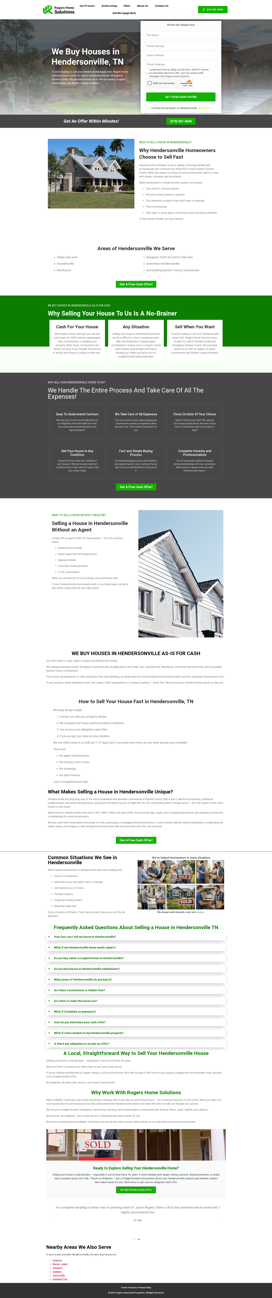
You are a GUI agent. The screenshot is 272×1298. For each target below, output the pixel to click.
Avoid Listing (109, 5)
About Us (142, 5)
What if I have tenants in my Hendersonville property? (89, 1033)
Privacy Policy (144, 1288)
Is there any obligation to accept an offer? (81, 1043)
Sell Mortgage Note (124, 13)
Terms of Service (129, 1288)
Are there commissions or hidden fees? (79, 990)
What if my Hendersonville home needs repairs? (85, 947)
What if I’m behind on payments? (75, 1011)
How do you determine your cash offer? (80, 1022)
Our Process (87, 5)
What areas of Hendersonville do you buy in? (83, 979)
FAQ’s (127, 5)
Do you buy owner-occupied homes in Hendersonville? (89, 958)
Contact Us (161, 5)
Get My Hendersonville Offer (136, 1189)
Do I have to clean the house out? (75, 1001)
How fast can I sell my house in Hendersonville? (85, 936)
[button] (136, 937)
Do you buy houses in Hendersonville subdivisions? (87, 968)
